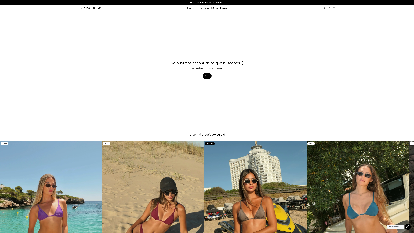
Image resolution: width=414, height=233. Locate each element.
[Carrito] (334, 8)
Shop (207, 76)
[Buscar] (324, 8)
